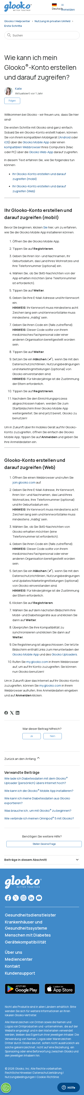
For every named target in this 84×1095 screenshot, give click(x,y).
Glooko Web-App (41, 152)
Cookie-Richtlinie (48, 1077)
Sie (45, 227)
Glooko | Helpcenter (17, 21)
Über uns (13, 952)
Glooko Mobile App (36, 142)
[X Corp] (12, 713)
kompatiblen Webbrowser (22, 147)
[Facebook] (6, 713)
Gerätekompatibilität (25, 942)
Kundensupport (20, 973)
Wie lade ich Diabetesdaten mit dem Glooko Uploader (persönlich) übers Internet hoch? (35, 780)
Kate (18, 88)
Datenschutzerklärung (47, 1073)
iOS (6, 142)
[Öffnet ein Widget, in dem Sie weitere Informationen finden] (68, 1088)
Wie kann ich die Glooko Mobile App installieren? (38, 791)
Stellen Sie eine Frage (44, 844)
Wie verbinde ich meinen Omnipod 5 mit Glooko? (39, 818)
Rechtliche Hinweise (18, 1073)
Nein (52, 736)
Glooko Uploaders (64, 654)
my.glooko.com (37, 662)
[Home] (18, 10)
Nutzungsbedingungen (20, 1077)
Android (65, 137)
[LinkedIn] (17, 713)
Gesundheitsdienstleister (30, 915)
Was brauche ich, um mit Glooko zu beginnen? (37, 810)
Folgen (12, 100)
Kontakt (12, 966)
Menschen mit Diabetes (28, 935)
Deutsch (57, 8)
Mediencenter (19, 959)
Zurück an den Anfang (20, 759)
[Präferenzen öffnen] (6, 1088)
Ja (31, 736)
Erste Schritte (13, 26)
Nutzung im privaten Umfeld (52, 21)
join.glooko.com (23, 482)
